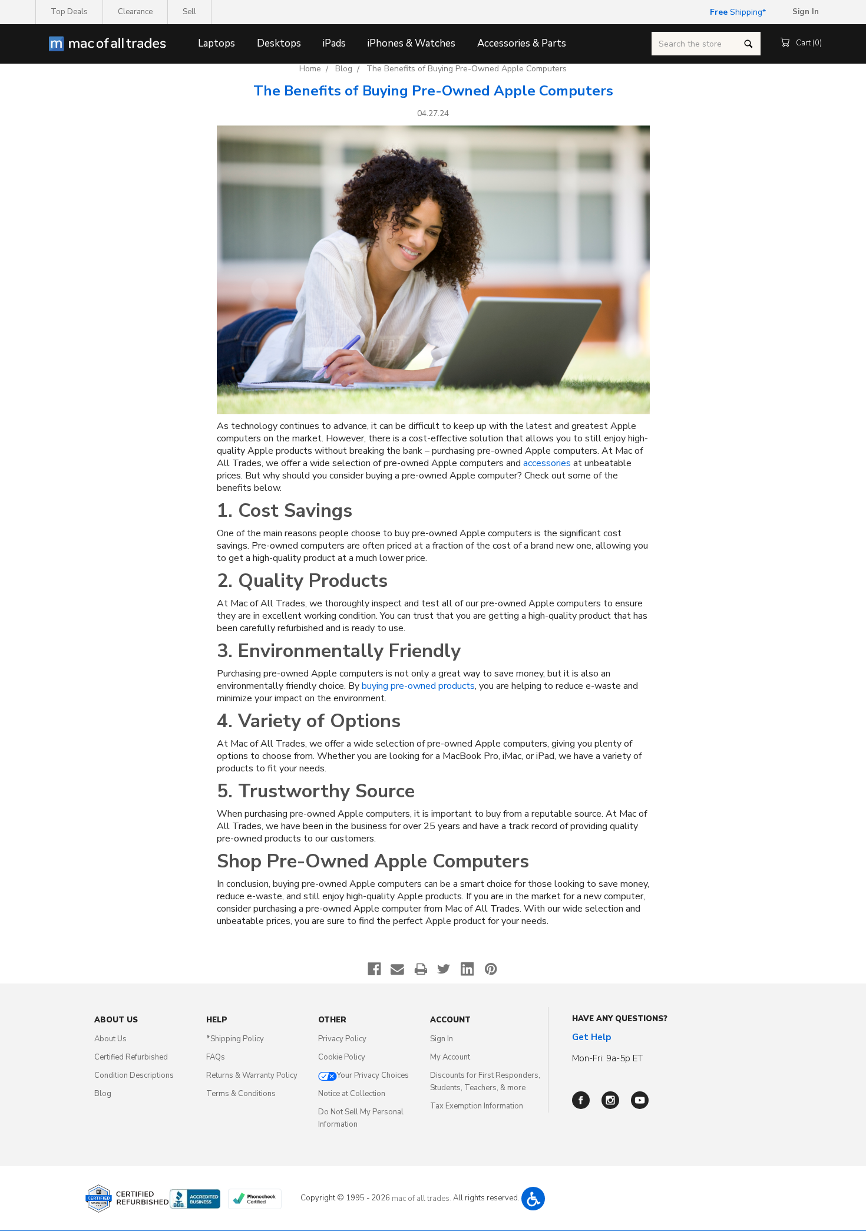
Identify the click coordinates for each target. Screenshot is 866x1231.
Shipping (736, 12)
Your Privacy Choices (373, 1075)
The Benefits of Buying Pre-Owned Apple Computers (466, 68)
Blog (343, 68)
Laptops (216, 43)
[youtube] (640, 1100)
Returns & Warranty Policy (252, 1075)
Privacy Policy (342, 1039)
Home (310, 68)
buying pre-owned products (418, 686)
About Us (110, 1039)
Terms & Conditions (241, 1093)
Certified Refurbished (131, 1057)
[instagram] (610, 1100)
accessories (547, 463)
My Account (450, 1057)
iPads (334, 43)
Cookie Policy (341, 1057)
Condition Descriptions (134, 1075)
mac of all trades (420, 1198)
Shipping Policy (235, 1039)
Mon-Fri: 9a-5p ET (607, 1058)
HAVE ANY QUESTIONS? (619, 1019)
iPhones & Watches (411, 43)
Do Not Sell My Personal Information (361, 1118)
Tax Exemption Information (476, 1106)
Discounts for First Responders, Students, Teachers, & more (485, 1081)
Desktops (279, 43)
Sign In (441, 1039)
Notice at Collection (351, 1093)
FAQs (215, 1057)
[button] (533, 1198)
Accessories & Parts (521, 43)
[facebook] (581, 1100)
